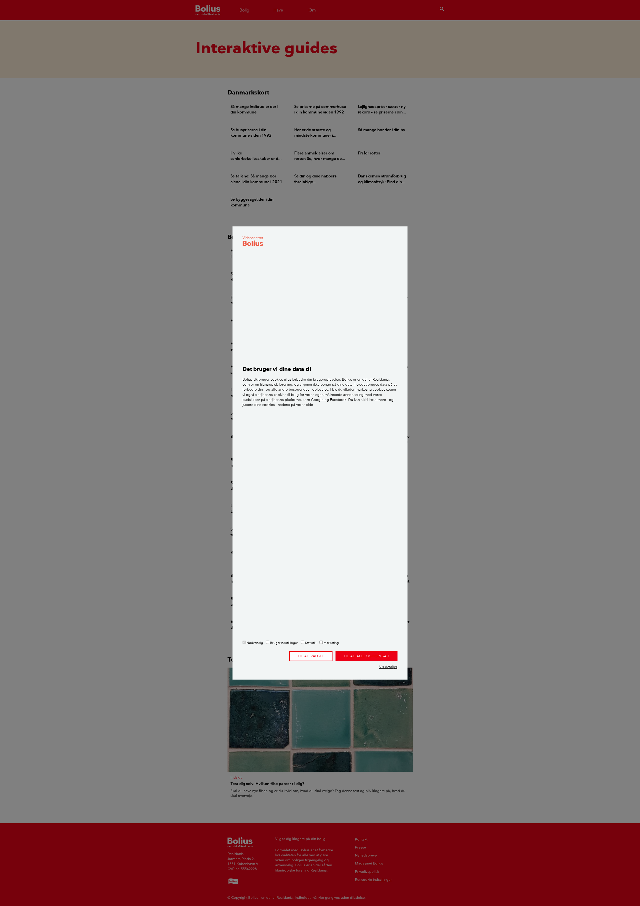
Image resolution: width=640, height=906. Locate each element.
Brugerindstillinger (283, 643)
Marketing (331, 643)
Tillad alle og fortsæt (366, 656)
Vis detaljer (388, 667)
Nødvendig (254, 643)
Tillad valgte (311, 656)
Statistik (310, 643)
